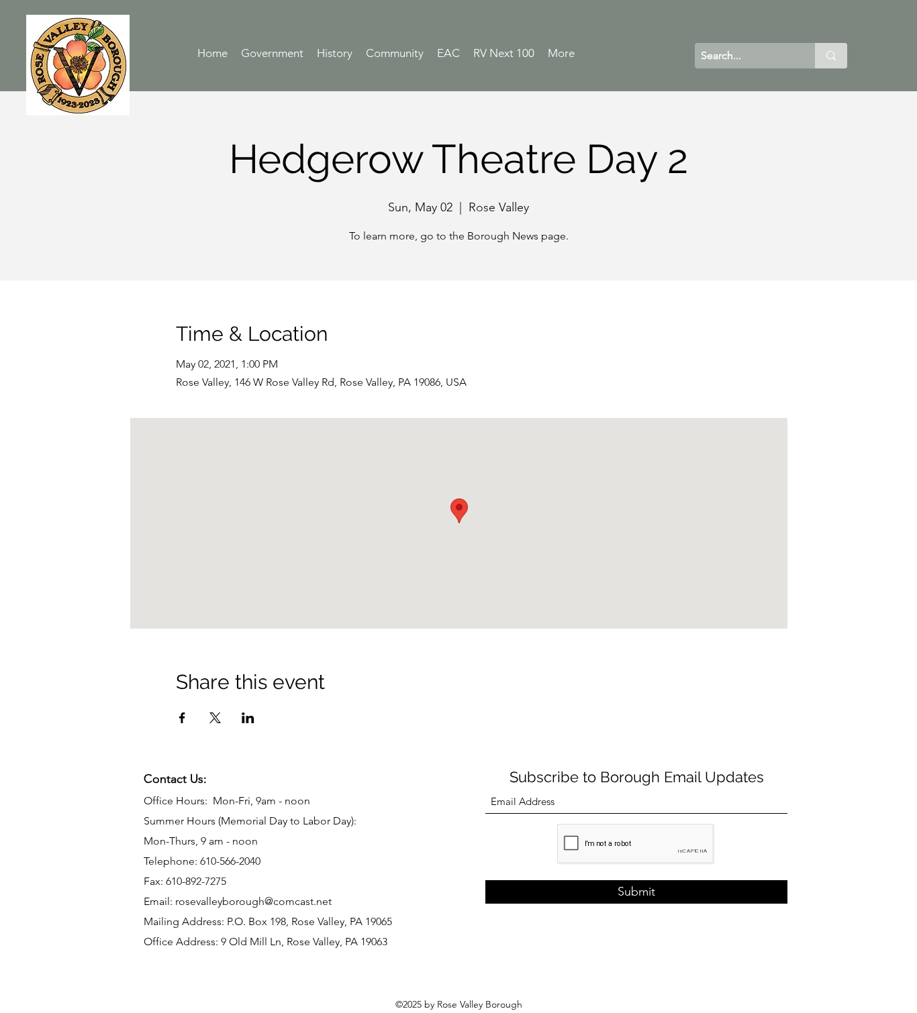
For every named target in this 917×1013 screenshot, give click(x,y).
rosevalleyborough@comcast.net (253, 901)
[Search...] (831, 55)
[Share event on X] (215, 717)
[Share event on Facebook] (182, 717)
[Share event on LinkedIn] (248, 717)
